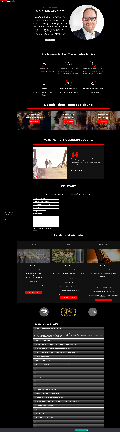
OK (76, 430)
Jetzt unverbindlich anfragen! (33, 292)
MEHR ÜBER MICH (50, 39)
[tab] (68, 328)
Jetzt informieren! (34, 121)
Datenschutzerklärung (50, 228)
